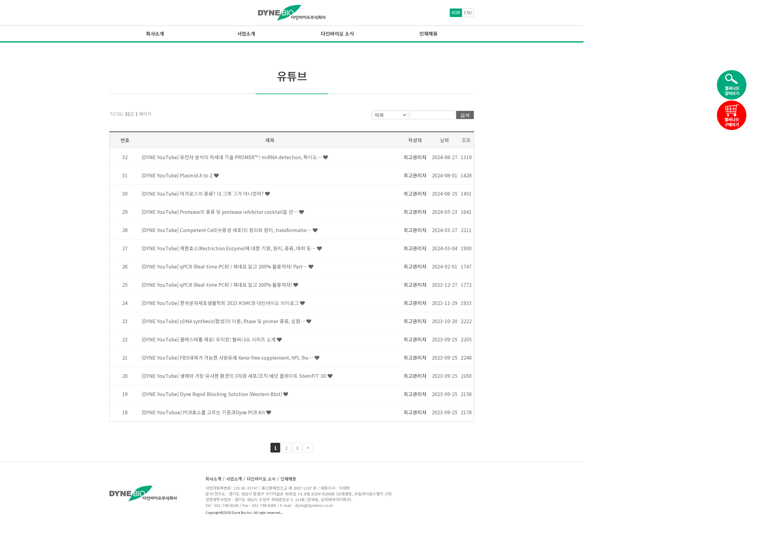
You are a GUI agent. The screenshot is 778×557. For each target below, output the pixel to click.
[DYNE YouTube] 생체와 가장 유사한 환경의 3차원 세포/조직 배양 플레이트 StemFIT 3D (235, 375)
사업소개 (235, 479)
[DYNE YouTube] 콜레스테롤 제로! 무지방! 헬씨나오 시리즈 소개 (209, 339)
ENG (468, 12)
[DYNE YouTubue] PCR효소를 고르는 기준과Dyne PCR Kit (204, 412)
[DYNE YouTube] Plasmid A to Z (178, 175)
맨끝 (308, 448)
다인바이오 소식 (263, 479)
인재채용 (288, 479)
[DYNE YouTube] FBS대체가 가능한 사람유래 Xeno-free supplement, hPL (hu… (228, 357)
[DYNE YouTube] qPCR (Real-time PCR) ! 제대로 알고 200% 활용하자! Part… (225, 266)
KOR (456, 12)
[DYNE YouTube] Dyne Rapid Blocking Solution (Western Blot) (212, 394)
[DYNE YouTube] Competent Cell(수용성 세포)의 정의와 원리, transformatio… (227, 230)
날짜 (444, 140)
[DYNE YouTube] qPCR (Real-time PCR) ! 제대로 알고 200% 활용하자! (217, 284)
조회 (466, 140)
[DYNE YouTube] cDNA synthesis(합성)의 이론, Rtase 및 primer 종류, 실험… (224, 321)
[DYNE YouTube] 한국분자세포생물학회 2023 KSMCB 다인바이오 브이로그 (221, 302)
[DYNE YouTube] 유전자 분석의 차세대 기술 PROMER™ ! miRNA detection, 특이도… (232, 157)
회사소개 (215, 479)
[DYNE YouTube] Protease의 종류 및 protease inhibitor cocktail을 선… (220, 211)
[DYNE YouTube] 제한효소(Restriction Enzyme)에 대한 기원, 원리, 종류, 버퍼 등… (229, 248)
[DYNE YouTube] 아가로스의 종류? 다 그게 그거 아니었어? (203, 193)
